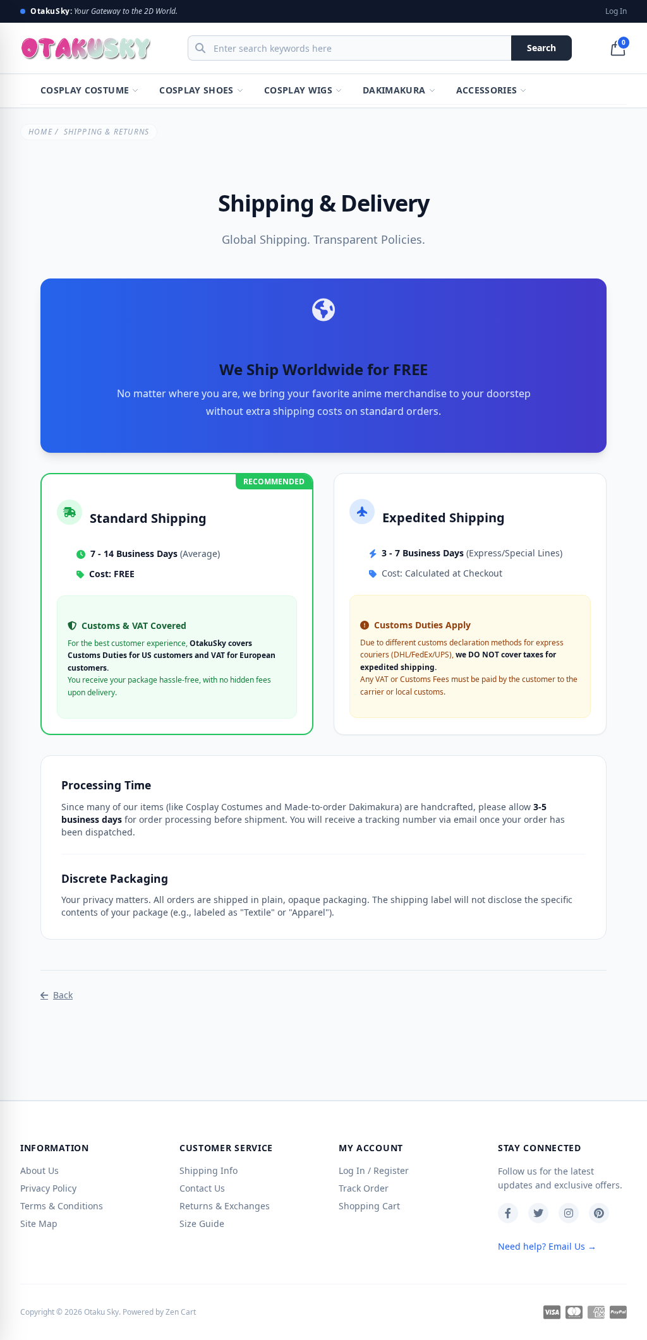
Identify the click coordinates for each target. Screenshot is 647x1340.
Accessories (486, 90)
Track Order (364, 1188)
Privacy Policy (48, 1188)
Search (541, 48)
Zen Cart (181, 1312)
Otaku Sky (101, 1312)
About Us (39, 1170)
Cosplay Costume (84, 90)
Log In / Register (374, 1170)
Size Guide (201, 1223)
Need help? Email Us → (547, 1246)
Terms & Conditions (61, 1206)
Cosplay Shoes (196, 90)
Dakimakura (394, 90)
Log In (616, 11)
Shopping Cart (369, 1206)
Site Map (38, 1223)
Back (63, 995)
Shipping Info (208, 1170)
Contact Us (202, 1188)
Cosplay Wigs (298, 90)
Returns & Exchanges (224, 1206)
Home (40, 131)
